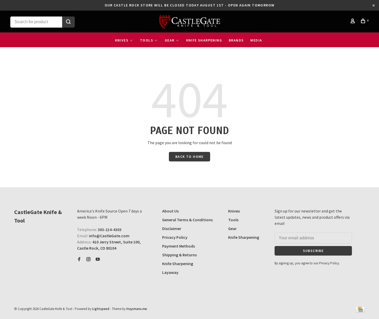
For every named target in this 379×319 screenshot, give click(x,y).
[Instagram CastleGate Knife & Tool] (88, 259)
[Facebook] (79, 259)
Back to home (189, 156)
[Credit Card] (360, 310)
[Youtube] (98, 259)
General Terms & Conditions (187, 219)
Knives (121, 40)
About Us (170, 211)
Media (256, 40)
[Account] (353, 21)
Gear (170, 40)
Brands (236, 40)
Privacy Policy (174, 237)
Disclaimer (171, 228)
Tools (146, 40)
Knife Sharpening (204, 40)
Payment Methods (178, 246)
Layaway (170, 272)
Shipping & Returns (179, 254)
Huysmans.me (136, 309)
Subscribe (313, 250)
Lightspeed (100, 309)
